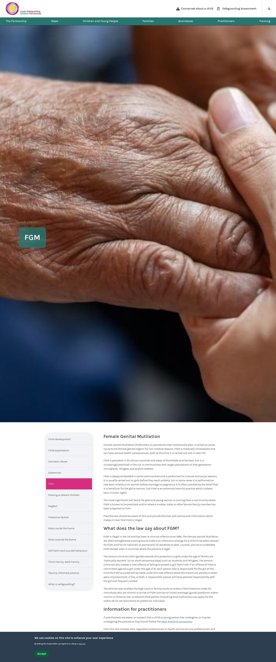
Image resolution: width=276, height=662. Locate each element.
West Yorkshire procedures (176, 621)
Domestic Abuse (57, 461)
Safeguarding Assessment (239, 8)
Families (148, 21)
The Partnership (16, 21)
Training (264, 21)
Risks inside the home (61, 528)
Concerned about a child (197, 8)
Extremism (54, 472)
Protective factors (58, 517)
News (54, 21)
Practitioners (226, 21)
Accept (41, 653)
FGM (51, 483)
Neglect (52, 506)
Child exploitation (58, 450)
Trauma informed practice (63, 573)
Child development (59, 439)
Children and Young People (100, 21)
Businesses (185, 21)
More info (82, 644)
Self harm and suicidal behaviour (67, 550)
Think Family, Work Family (63, 561)
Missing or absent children (64, 495)
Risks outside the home (62, 539)
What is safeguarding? (61, 584)
